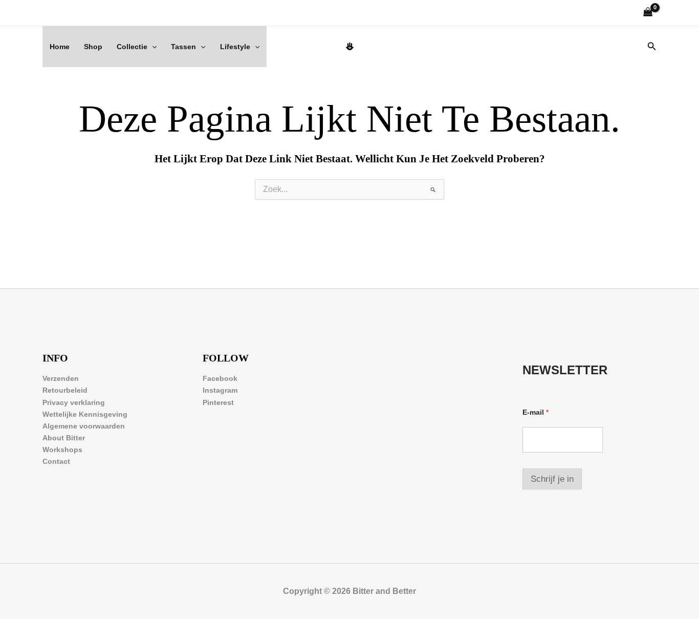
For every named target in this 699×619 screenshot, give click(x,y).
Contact (56, 461)
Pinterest (218, 402)
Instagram (220, 390)
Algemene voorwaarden (83, 426)
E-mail (535, 412)
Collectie (132, 46)
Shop (93, 46)
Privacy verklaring (73, 402)
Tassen (183, 46)
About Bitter (63, 438)
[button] (152, 46)
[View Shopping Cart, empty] (648, 13)
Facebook (220, 378)
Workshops (62, 449)
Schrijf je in (552, 479)
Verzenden (60, 378)
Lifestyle (235, 46)
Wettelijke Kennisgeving (84, 414)
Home (60, 46)
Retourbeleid (65, 390)
